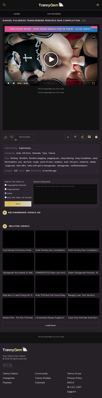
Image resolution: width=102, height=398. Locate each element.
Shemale (36, 153)
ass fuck (27, 162)
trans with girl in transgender (41, 165)
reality (93, 162)
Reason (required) (41, 182)
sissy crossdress (83, 158)
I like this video (6, 137)
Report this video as (14, 182)
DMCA (70, 382)
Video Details (75, 137)
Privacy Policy (74, 378)
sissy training (67, 158)
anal (66, 162)
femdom (23, 158)
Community (41, 373)
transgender (63, 165)
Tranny (51, 153)
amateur (58, 162)
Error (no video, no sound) (19, 197)
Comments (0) (89, 137)
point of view (46, 162)
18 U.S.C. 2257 (74, 387)
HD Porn (26, 153)
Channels (40, 382)
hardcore (84, 162)
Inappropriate (13, 189)
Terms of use (74, 373)
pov (20, 162)
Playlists (7, 382)
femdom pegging (37, 158)
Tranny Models (43, 378)
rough (36, 162)
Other (9, 193)
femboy (14, 158)
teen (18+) (21, 165)
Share (82, 137)
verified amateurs (79, 165)
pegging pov (53, 158)
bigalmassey (25, 148)
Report (96, 137)
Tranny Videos (10, 373)
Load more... (51, 325)
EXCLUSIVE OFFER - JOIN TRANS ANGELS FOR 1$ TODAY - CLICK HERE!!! (51, 29)
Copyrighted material (16, 185)
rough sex (10, 165)
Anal (18, 153)
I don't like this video (12, 137)
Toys (44, 153)
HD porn (74, 162)
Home (17, 14)
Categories (54, 14)
